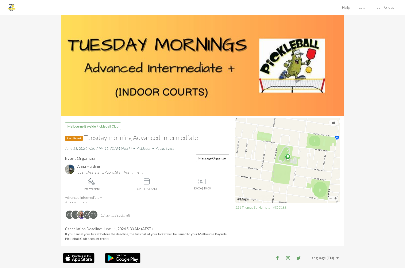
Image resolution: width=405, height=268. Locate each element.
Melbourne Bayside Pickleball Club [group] (93, 126)
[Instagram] (288, 258)
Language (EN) (321, 258)
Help (346, 7)
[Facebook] (277, 258)
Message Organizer (212, 158)
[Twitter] (298, 258)
